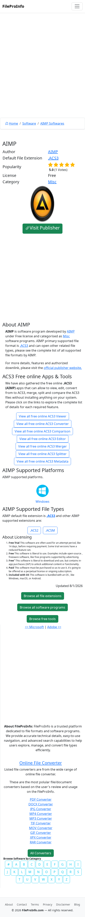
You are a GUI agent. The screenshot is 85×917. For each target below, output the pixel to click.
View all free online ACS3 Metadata (42, 461)
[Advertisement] (42, 74)
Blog (77, 904)
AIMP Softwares (52, 123)
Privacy (47, 904)
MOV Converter (40, 828)
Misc (52, 181)
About (9, 904)
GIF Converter (40, 833)
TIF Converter (41, 823)
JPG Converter (40, 809)
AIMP (53, 151)
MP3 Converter (40, 818)
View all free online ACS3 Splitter (42, 454)
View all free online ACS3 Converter (42, 424)
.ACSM (50, 530)
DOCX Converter (40, 804)
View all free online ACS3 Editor (42, 439)
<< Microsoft (34, 627)
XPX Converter (40, 837)
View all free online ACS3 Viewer (42, 416)
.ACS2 (34, 530)
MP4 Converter (40, 814)
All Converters (40, 853)
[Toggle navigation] (77, 6)
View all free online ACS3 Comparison (42, 431)
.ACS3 (53, 158)
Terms (35, 904)
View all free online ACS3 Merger (42, 446)
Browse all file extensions (42, 596)
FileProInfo (13, 6)
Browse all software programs (42, 607)
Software (29, 123)
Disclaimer (63, 904)
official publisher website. (63, 368)
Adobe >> (54, 627)
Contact (22, 904)
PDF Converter (41, 799)
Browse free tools (42, 619)
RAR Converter (41, 842)
